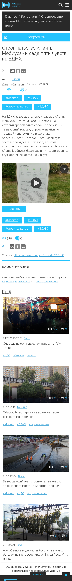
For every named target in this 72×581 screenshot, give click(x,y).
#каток (31, 355)
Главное (11, 17)
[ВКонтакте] (12, 71)
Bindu (16, 79)
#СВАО (33, 98)
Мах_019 (22, 407)
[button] (36, 182)
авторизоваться (47, 281)
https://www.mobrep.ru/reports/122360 (39, 255)
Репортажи (29, 17)
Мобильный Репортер (11, 5)
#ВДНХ (43, 106)
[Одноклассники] (18, 71)
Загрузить (36, 37)
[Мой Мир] (23, 71)
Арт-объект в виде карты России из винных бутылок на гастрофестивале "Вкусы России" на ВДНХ (35, 555)
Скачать (14, 209)
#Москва (11, 98)
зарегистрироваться (16, 281)
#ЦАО (6, 355)
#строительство (16, 106)
